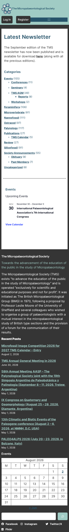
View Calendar (14, 224)
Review (8, 142)
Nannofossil (11, 117)
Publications (11, 133)
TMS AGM (17, 92)
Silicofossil (11, 147)
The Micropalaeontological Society (33, 8)
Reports (23, 96)
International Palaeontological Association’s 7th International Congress (35, 212)
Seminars (17, 87)
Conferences (19, 82)
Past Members (20, 161)
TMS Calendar (20, 137)
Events (8, 78)
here (39, 56)
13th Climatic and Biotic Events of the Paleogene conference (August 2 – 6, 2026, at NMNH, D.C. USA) (28, 424)
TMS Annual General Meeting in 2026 (28, 361)
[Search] (63, 516)
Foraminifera (12, 107)
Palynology (11, 128)
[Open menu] (49, 20)
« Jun (33, 508)
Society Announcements (19, 152)
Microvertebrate (14, 112)
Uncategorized (13, 167)
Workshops (18, 101)
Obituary (16, 156)
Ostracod (10, 122)
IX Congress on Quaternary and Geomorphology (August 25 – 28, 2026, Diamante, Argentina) (30, 404)
